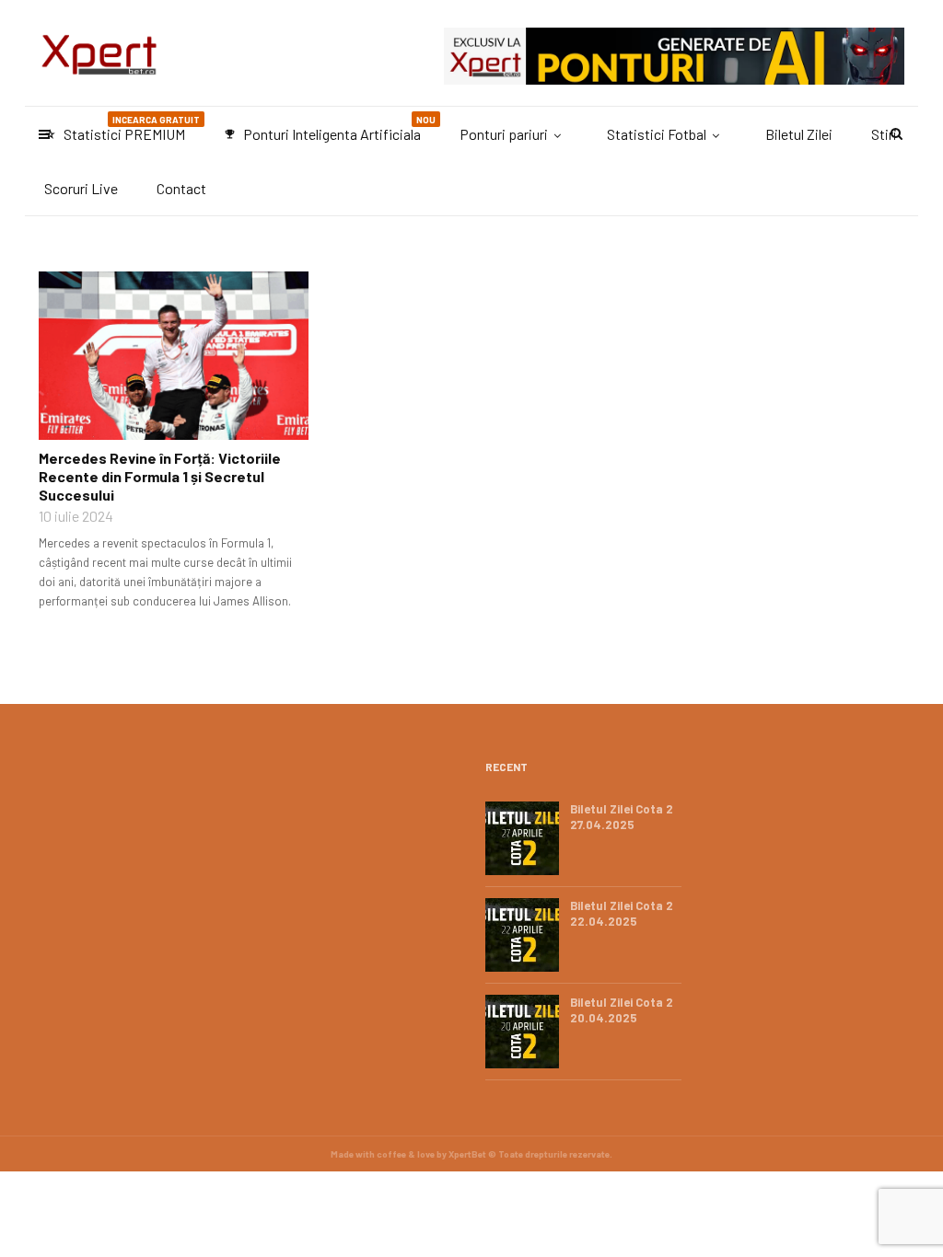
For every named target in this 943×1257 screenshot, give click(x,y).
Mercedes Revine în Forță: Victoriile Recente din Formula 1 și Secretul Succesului (160, 476)
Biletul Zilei (798, 134)
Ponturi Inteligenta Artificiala (330, 128)
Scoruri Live (81, 188)
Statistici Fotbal (656, 134)
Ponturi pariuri (504, 134)
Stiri (884, 134)
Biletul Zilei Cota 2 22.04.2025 (621, 913)
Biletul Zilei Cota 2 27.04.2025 (621, 816)
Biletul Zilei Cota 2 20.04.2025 (621, 1010)
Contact (181, 188)
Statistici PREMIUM (122, 128)
